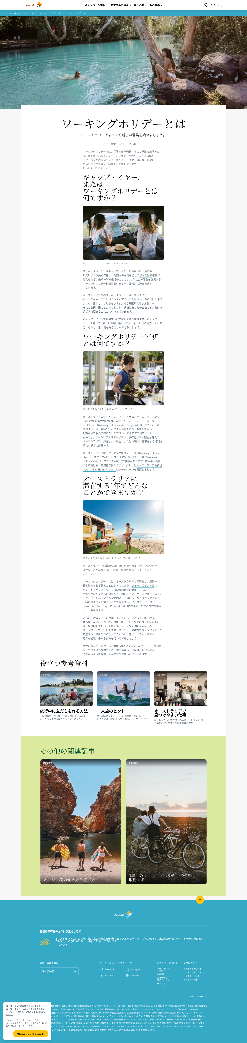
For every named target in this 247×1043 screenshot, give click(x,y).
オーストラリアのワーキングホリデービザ (44, 13)
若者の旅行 (18, 13)
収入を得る (145, 275)
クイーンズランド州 (119, 156)
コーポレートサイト (193, 972)
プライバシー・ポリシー (164, 970)
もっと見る (61, 945)
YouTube (109, 976)
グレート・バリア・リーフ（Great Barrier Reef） (111, 590)
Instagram (136, 969)
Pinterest (135, 976)
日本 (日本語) (48, 971)
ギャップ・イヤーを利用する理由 (102, 319)
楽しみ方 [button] (139, 5)
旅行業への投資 (191, 980)
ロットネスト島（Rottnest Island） (103, 598)
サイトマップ (163, 984)
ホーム (4, 13)
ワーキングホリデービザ (117, 417)
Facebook (109, 969)
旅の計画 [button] (155, 5)
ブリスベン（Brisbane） (135, 626)
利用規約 (161, 974)
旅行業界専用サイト (193, 969)
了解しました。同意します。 (30, 1033)
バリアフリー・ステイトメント (164, 979)
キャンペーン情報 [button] (95, 5)
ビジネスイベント (192, 976)
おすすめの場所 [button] (120, 5)
